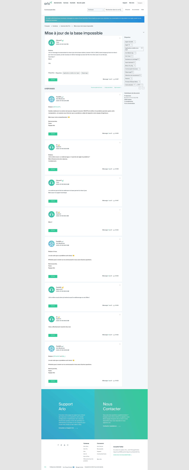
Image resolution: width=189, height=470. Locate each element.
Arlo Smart (128, 56)
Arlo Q (85, 454)
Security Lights (81, 3)
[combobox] (114, 9)
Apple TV (127, 45)
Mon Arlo (131, 3)
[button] (120, 38)
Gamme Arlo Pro (65, 26)
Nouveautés (100, 449)
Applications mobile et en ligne (71, 73)
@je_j (63, 356)
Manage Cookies (79, 467)
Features (127, 78)
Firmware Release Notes (131, 81)
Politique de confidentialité (55, 467)
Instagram (68, 445)
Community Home (101, 454)
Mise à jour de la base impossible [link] (83, 26)
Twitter (61, 445)
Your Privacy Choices (67, 467)
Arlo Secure (100, 446)
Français (47, 26)
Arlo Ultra (85, 446)
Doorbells (72, 3)
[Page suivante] (143, 88)
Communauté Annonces (131, 68)
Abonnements (58, 3)
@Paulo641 (56, 356)
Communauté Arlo (49, 9)
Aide (142, 9)
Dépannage (85, 73)
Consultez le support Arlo (66, 428)
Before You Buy (129, 65)
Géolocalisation (129, 84)
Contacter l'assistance (110, 426)
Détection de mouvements (132, 75)
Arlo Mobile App (129, 52)
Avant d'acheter (129, 62)
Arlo (84, 451)
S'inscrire (127, 9)
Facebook (58, 445)
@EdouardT (56, 107)
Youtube (64, 445)
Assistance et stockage (131, 59)
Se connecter (135, 9)
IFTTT (139, 84)
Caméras (55, 26)
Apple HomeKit (129, 41)
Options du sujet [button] (143, 33)
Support (125, 3)
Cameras (65, 3)
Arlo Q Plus (86, 456)
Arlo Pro (85, 449)
